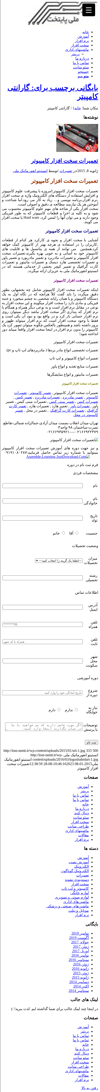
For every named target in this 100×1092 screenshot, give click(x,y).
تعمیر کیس (23, 397)
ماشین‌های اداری (76, 902)
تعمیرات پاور (80, 406)
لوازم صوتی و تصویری (72, 897)
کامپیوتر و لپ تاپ (75, 888)
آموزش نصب (79, 862)
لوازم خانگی (79, 893)
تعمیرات (66, 171)
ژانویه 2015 (80, 977)
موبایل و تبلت (78, 911)
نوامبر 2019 (80, 933)
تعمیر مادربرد (73, 397)
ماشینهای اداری (77, 831)
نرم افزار (82, 839)
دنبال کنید (81, 813)
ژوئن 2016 (81, 964)
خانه (85, 804)
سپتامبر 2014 (79, 991)
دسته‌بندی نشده (77, 880)
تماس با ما (81, 795)
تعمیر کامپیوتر (40, 393)
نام (95, 486)
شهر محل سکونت (91, 661)
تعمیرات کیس (87, 402)
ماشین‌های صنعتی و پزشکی (67, 906)
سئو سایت (81, 817)
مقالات (83, 835)
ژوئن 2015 (81, 973)
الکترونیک (81, 866)
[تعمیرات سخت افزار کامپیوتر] (77, 151)
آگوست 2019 (79, 938)
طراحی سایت (78, 826)
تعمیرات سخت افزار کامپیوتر (64, 161)
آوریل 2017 (80, 951)
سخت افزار (80, 822)
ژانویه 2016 (80, 969)
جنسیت (91, 533)
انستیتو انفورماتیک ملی (30, 171)
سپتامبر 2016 (79, 960)
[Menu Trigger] (88, 9)
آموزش (83, 787)
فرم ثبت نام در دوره (82, 465)
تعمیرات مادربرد (47, 397)
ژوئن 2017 (81, 947)
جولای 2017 (80, 942)
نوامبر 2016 (80, 955)
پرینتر (75, 54)
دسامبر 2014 (79, 982)
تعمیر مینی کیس (61, 402)
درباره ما (82, 809)
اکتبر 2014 (81, 986)
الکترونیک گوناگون (75, 871)
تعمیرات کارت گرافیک (67, 410)
